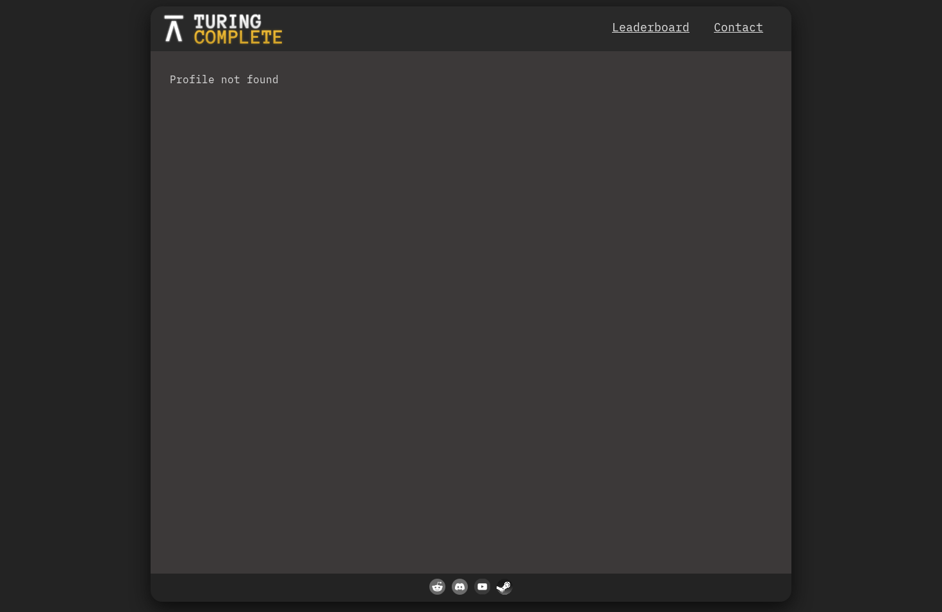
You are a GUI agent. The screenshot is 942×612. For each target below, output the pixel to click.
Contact (738, 27)
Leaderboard (651, 27)
